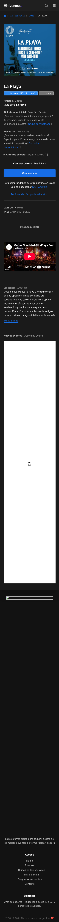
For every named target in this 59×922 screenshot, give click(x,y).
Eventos (29, 865)
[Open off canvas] (54, 5)
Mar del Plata (31, 874)
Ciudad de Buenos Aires (31, 870)
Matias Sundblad (20, 212)
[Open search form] (46, 5)
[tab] (30, 227)
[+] (27, 154)
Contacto (30, 883)
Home (29, 860)
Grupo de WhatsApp (39, 123)
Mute (20, 207)
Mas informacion (29, 227)
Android (42, 186)
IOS (34, 186)
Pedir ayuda (17, 194)
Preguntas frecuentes (29, 879)
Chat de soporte (13, 901)
